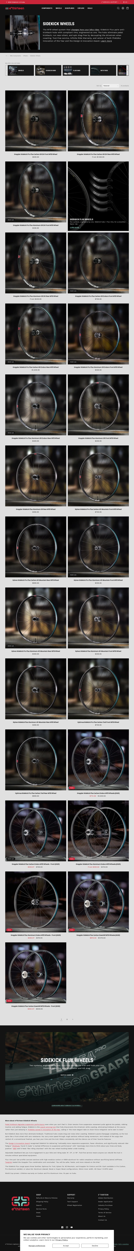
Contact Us (102, 1220)
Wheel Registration (74, 1205)
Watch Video (66, 1075)
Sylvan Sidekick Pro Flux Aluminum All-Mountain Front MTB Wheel (98, 580)
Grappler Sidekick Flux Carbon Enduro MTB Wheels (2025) (98, 793)
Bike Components (15, 56)
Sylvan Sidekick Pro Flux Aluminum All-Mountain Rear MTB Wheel (36, 651)
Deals (90, 8)
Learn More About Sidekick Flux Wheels (66, 1105)
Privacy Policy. (61, 1240)
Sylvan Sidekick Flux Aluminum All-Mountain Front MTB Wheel (98, 651)
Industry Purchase (105, 1205)
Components (47, 8)
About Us (101, 1216)
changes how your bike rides (85, 30)
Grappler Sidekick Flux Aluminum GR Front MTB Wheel (98, 438)
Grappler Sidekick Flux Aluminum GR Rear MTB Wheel (35, 509)
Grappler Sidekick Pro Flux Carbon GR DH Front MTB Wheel (35, 154)
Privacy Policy (103, 1209)
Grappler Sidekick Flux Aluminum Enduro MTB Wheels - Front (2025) (36, 935)
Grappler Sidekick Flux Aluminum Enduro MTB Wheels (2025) (98, 864)
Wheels (59, 8)
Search (39, 1205)
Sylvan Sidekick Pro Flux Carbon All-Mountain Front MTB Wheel (98, 509)
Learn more (106, 41)
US (126, 2)
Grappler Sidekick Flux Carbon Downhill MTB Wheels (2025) (98, 935)
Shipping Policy (42, 1201)
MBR (14, 1148)
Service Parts (41, 1209)
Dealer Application (105, 1201)
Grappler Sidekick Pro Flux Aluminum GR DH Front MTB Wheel (35, 225)
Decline (95, 1246)
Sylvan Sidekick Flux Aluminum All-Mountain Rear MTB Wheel (36, 722)
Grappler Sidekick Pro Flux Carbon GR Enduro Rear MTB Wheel (36, 367)
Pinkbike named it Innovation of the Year (44, 1129)
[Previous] (6, 70)
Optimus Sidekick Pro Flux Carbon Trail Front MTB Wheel (98, 722)
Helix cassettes (123, 1244)
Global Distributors (105, 1198)
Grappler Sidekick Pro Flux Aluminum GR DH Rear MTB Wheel (35, 296)
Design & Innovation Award (19, 1143)
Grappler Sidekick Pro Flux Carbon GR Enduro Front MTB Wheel (98, 296)
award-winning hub (48, 1127)
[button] (47, 8)
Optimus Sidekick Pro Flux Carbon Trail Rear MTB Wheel (35, 793)
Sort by (99, 85)
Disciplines (69, 8)
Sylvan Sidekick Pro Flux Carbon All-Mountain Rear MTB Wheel (36, 580)
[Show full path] (6, 56)
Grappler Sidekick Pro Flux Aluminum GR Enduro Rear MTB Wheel (36, 438)
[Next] (127, 70)
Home (38, 1216)
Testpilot (8, 1162)
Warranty (70, 1198)
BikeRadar (16, 1146)
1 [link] (61, 1019)
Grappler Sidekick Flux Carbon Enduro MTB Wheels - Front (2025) (36, 864)
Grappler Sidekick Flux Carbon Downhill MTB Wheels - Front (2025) (35, 1006)
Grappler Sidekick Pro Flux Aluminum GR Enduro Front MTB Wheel (98, 367)
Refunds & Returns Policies (46, 1198)
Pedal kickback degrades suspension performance (25, 1124)
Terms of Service (104, 1212)
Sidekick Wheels (35, 56)
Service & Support (110, 2)
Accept (66, 1246)
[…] (6, 56)
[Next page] (72, 1019)
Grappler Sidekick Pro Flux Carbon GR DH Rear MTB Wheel (98, 154)
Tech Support (72, 1201)
